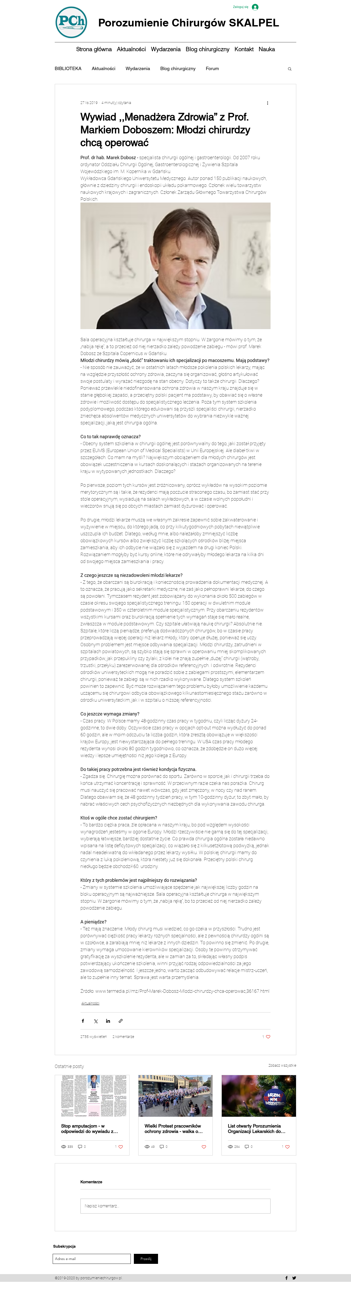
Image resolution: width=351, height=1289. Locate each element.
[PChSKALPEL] (294, 1278)
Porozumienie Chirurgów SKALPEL (188, 22)
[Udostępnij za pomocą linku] (120, 1020)
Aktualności (103, 68)
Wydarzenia (138, 68)
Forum (212, 68)
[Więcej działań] (267, 103)
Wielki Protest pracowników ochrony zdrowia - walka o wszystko (173, 1128)
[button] (289, 68)
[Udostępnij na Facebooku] (82, 1020)
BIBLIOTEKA (68, 68)
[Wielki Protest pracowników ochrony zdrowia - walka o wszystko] (175, 1096)
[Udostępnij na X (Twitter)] (95, 1020)
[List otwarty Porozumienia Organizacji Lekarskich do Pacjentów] (259, 1096)
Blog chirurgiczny (178, 68)
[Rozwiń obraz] (175, 266)
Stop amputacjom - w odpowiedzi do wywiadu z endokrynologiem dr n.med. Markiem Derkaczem (89, 1128)
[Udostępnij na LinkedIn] (108, 1020)
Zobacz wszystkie (282, 1065)
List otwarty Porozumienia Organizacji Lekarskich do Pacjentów (254, 1128)
